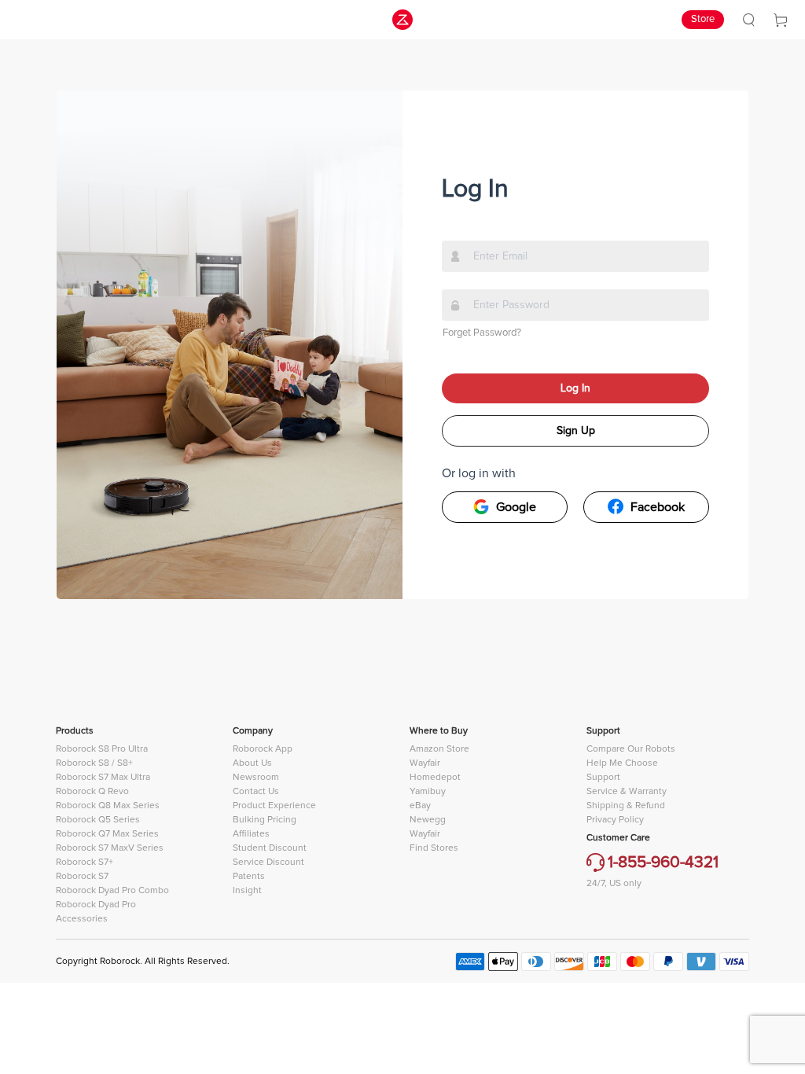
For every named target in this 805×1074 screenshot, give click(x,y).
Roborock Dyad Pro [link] (96, 905)
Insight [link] (247, 891)
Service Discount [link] (268, 862)
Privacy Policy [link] (615, 820)
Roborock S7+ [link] (84, 862)
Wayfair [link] (425, 763)
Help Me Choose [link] (622, 763)
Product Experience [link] (274, 806)
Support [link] (603, 777)
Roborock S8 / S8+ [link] (94, 763)
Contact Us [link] (256, 791)
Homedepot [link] (435, 777)
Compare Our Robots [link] (630, 749)
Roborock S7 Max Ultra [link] (103, 777)
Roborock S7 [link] (82, 876)
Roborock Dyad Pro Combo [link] (112, 891)
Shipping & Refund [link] (625, 806)
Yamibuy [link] (428, 791)
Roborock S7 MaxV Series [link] (110, 848)
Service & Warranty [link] (626, 791)
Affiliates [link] (251, 834)
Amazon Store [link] (439, 749)
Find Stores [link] (434, 848)
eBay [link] (420, 806)
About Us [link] (252, 763)
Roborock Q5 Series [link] (98, 820)
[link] (748, 20)
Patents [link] (249, 876)
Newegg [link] (428, 820)
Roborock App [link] (262, 749)
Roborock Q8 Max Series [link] (108, 806)
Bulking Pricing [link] (264, 820)
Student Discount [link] (270, 848)
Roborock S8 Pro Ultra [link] (102, 749)
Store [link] (703, 19)
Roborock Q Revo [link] (92, 791)
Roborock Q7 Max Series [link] (107, 834)
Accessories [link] (82, 919)
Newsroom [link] (256, 777)
